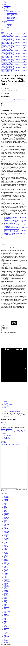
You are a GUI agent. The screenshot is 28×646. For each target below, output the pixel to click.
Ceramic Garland (8, 431)
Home (5, 4)
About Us (9, 24)
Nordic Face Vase (14, 430)
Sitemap (3, 429)
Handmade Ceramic (12, 18)
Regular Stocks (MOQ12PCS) (14, 11)
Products (6, 10)
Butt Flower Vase (17, 431)
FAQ (8, 27)
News (5, 21)
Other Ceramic (10, 20)
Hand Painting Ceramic (12, 14)
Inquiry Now (4, 422)
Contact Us (9, 25)
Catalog (6, 8)
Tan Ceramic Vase (5, 430)
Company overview (8, 22)
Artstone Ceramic (11, 17)
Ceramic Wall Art (11, 15)
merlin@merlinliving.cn (14, 411)
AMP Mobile (9, 429)
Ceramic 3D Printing (12, 13)
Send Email (3, 442)
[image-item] (14, 55)
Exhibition (6, 7)
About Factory (7, 6)
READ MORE (14, 322)
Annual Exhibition (8, 404)
